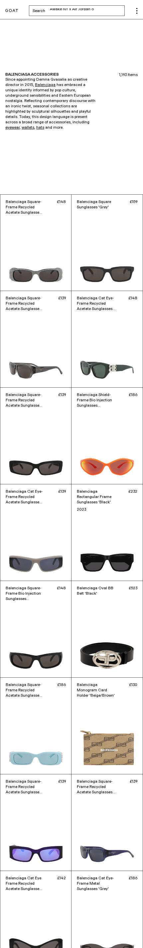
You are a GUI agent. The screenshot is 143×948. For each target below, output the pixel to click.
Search (79, 10)
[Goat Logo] (11, 11)
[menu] (137, 11)
